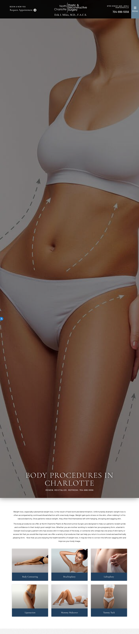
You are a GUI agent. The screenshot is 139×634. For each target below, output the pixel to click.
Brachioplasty (69, 576)
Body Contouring (30, 576)
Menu (135, 11)
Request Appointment (21, 10)
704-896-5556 (121, 11)
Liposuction (30, 612)
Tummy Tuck (109, 612)
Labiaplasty (109, 576)
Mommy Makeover (69, 612)
